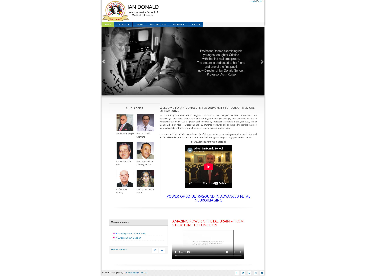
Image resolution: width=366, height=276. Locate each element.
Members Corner (158, 24)
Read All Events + (119, 249)
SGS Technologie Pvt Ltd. (135, 272)
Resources (178, 24)
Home (108, 24)
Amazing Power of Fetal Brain (132, 233)
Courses (139, 24)
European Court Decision (129, 237)
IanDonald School (215, 141)
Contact (194, 24)
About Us (122, 24)
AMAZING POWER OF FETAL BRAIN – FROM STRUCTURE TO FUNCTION (208, 223)
